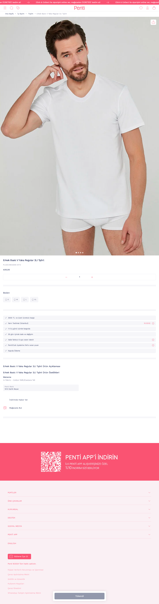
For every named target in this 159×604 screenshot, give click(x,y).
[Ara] (11, 8)
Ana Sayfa (9, 14)
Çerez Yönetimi (14, 588)
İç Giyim (21, 14)
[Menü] (5, 8)
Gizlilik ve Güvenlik (16, 579)
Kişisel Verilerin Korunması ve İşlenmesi (25, 570)
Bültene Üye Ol (21, 556)
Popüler (12, 492)
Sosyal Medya (15, 526)
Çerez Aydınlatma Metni (18, 574)
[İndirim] (18, 8)
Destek (11, 518)
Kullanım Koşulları (16, 584)
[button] (76, 252)
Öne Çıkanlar (15, 501)
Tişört (30, 14)
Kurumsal (13, 509)
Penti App (12, 534)
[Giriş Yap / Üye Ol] (147, 8)
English (12, 543)
